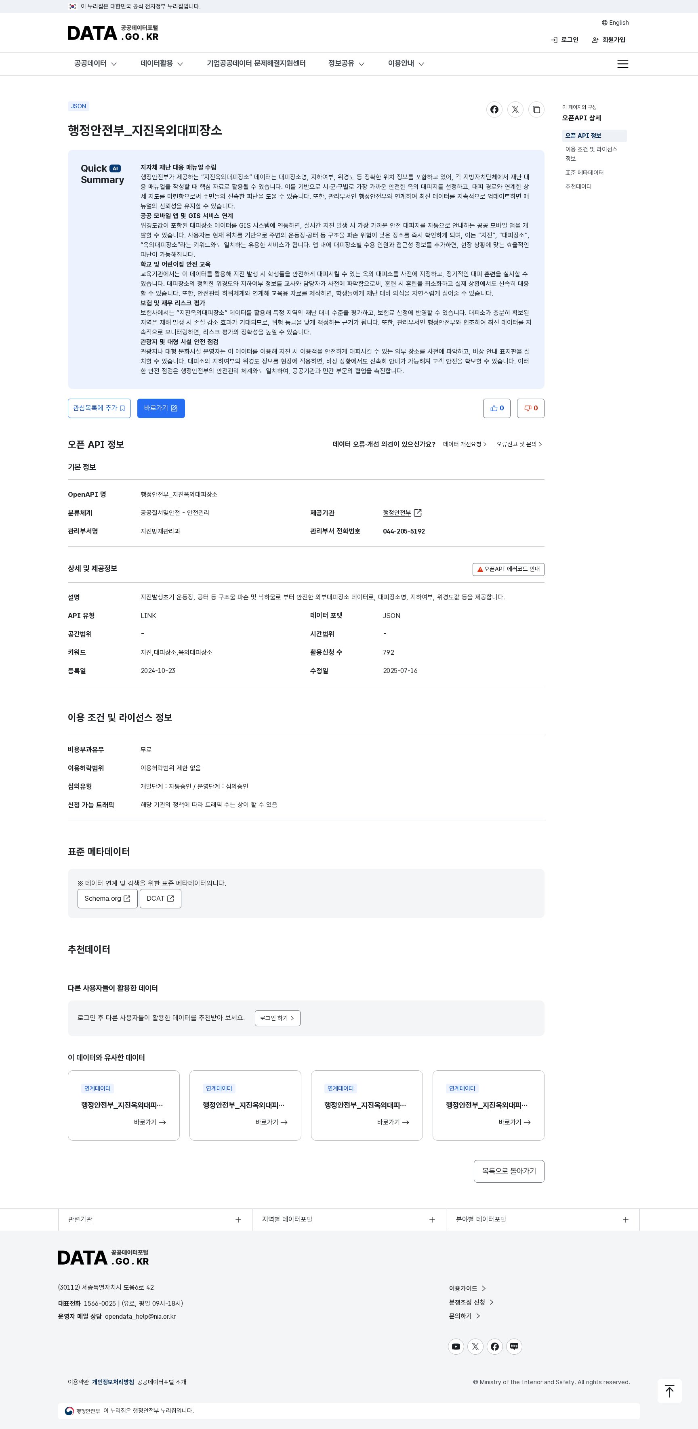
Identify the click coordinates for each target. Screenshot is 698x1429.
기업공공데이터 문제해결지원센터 (256, 63)
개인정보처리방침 (113, 1382)
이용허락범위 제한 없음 (171, 768)
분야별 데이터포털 (481, 1219)
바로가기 (156, 408)
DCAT (156, 898)
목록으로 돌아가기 (509, 1171)
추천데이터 (579, 186)
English (618, 22)
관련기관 (80, 1219)
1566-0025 (100, 1303)
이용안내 (401, 63)
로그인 (569, 40)
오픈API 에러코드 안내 (512, 569)
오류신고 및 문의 (517, 444)
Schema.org (102, 898)
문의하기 (461, 1316)
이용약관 (78, 1382)
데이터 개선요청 (462, 444)
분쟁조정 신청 (468, 1302)
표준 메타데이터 (585, 173)
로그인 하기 (274, 1018)
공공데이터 (90, 63)
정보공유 (341, 63)
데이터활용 (157, 63)
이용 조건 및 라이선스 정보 (592, 154)
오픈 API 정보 (583, 135)
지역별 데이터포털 (287, 1219)
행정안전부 (397, 513)
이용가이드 (464, 1288)
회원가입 (614, 40)
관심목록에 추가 (95, 408)
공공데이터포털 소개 (161, 1382)
